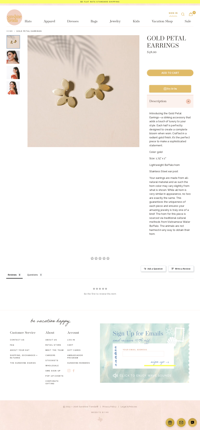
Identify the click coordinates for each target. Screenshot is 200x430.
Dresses (73, 21)
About (49, 332)
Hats (28, 21)
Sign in (173, 13)
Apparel (49, 21)
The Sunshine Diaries (23, 363)
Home (10, 31)
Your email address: (135, 350)
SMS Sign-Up (53, 371)
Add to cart (170, 72)
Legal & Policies (129, 407)
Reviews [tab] (12, 274)
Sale (188, 21)
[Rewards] (170, 422)
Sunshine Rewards (78, 363)
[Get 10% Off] (181, 422)
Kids (136, 21)
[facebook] (73, 370)
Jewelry (115, 21)
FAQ (12, 345)
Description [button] (157, 101)
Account (73, 332)
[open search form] (182, 14)
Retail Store (53, 345)
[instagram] (68, 370)
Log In (71, 340)
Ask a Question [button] (155, 268)
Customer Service (22, 332)
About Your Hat (20, 350)
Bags (94, 21)
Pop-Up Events (54, 376)
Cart (70, 345)
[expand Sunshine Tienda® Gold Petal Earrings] (13, 42)
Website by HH (100, 412)
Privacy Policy (109, 407)
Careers (50, 355)
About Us (51, 340)
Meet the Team (54, 350)
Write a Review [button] (182, 268)
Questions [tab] (32, 274)
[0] (190, 14)
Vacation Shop (162, 21)
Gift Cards (74, 350)
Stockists (51, 360)
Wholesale (52, 366)
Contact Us (17, 340)
